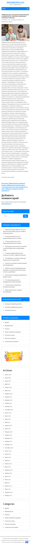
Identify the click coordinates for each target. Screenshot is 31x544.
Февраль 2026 (9, 394)
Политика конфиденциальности (13, 307)
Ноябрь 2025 (8, 403)
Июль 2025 (8, 416)
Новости (7, 329)
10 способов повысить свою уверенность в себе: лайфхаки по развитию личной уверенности (15, 188)
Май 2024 (7, 460)
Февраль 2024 (9, 470)
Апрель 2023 (8, 486)
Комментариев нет (17, 19)
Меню (3, 8)
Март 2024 (8, 467)
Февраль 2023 (9, 492)
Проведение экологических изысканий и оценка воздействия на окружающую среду (14, 248)
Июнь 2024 (8, 457)
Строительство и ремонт (11, 341)
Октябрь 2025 (8, 406)
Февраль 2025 (9, 432)
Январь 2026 (8, 397)
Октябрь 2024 (8, 444)
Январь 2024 (8, 473)
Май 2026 (7, 384)
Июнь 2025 (8, 419)
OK (27, 542)
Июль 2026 (8, 378)
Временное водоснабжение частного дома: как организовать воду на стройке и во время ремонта (14, 231)
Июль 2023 (8, 476)
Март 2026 (8, 390)
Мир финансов (9, 325)
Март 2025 (8, 429)
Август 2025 (8, 413)
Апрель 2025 (8, 425)
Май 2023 (7, 483)
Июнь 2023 (8, 479)
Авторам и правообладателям (13, 304)
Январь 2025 (8, 435)
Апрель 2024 (8, 464)
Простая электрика (10, 338)
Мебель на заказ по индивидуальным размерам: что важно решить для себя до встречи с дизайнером (14, 270)
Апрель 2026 (8, 387)
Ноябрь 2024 (8, 441)
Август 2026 (8, 374)
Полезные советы (7, 21)
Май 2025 (7, 422)
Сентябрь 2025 (9, 409)
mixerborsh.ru (15, 2)
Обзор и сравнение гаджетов (13, 332)
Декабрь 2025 (8, 400)
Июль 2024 (8, 454)
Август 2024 (8, 451)
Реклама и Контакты (10, 310)
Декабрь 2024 (8, 438)
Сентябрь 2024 (9, 448)
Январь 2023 (8, 495)
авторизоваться (6, 204)
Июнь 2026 (8, 381)
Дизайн (7, 322)
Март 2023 (8, 489)
